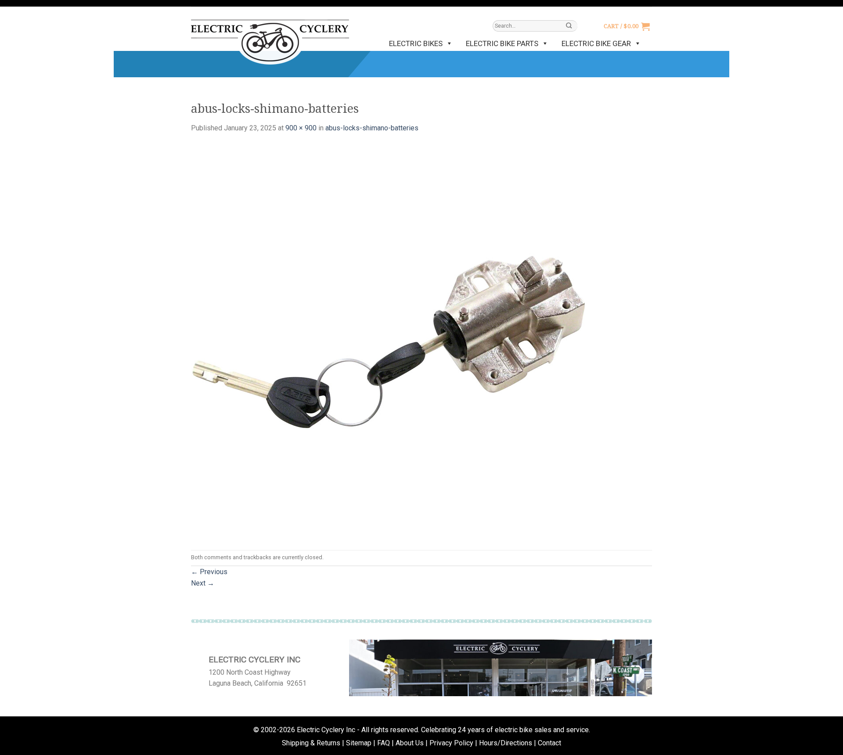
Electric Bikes (416, 43)
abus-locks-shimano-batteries (371, 128)
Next (202, 583)
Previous (209, 572)
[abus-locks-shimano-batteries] (388, 341)
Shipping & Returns (311, 743)
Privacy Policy (451, 743)
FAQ (383, 743)
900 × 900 (301, 128)
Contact (549, 743)
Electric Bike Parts (502, 43)
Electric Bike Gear (596, 43)
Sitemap (358, 743)
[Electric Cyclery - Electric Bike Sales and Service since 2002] (270, 38)
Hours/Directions (505, 743)
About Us (410, 743)
